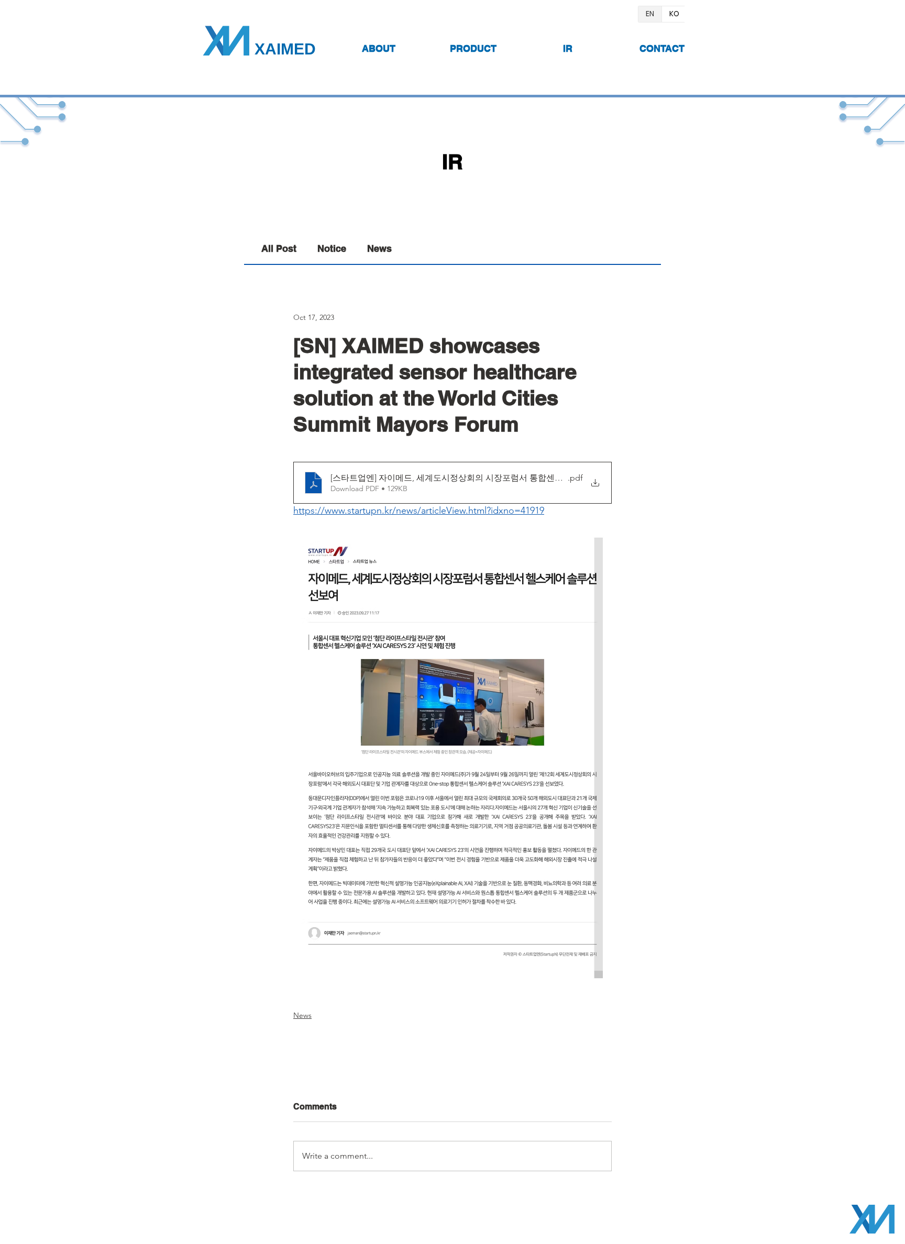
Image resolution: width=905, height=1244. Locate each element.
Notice (331, 248)
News (379, 248)
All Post (278, 248)
